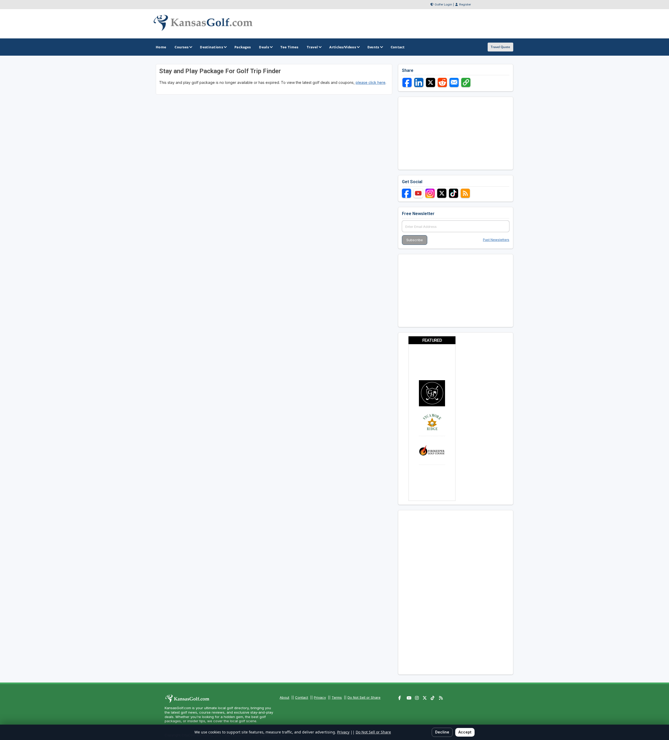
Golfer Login (443, 4)
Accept (464, 732)
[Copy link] (465, 82)
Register (465, 4)
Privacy (320, 697)
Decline (442, 732)
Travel (312, 47)
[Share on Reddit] (442, 82)
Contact (301, 697)
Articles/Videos (342, 47)
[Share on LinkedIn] (418, 82)
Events (373, 47)
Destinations (211, 47)
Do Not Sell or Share (364, 697)
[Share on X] (430, 82)
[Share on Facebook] (407, 82)
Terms (337, 697)
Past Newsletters (496, 240)
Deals (264, 47)
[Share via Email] (454, 82)
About (284, 697)
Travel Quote (500, 47)
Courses (181, 47)
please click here (370, 82)
